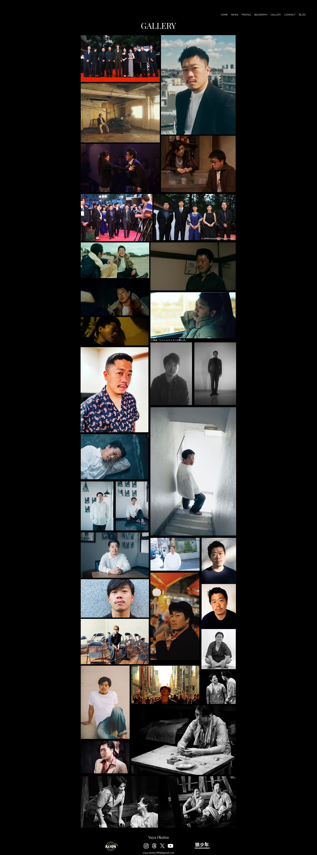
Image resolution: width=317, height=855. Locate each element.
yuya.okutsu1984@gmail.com (158, 852)
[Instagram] (146, 846)
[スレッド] (154, 846)
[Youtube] (170, 846)
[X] (162, 846)
